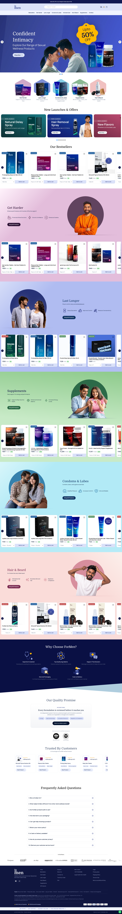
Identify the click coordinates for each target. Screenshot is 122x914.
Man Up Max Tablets (40, 891)
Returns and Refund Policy (99, 880)
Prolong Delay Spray (31, 891)
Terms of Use (96, 877)
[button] (119, 42)
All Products (43, 886)
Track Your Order (61, 877)
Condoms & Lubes (56, 12)
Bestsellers (32, 12)
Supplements (83, 12)
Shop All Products (14, 224)
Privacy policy (96, 872)
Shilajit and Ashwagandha (95, 891)
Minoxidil (55, 891)
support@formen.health (80, 874)
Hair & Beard (75, 12)
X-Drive (81, 891)
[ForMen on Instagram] (19, 881)
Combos (91, 12)
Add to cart (22, 181)
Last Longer (47, 12)
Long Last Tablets (48, 891)
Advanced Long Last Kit (62, 891)
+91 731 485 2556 (78, 872)
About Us (59, 872)
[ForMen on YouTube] (15, 881)
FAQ (58, 880)
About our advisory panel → (61, 723)
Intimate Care (66, 12)
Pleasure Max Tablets (22, 891)
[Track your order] (101, 7)
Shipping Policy (96, 874)
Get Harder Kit (86, 891)
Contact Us (60, 874)
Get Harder (39, 12)
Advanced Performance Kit (73, 891)
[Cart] (106, 7)
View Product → (21, 769)
